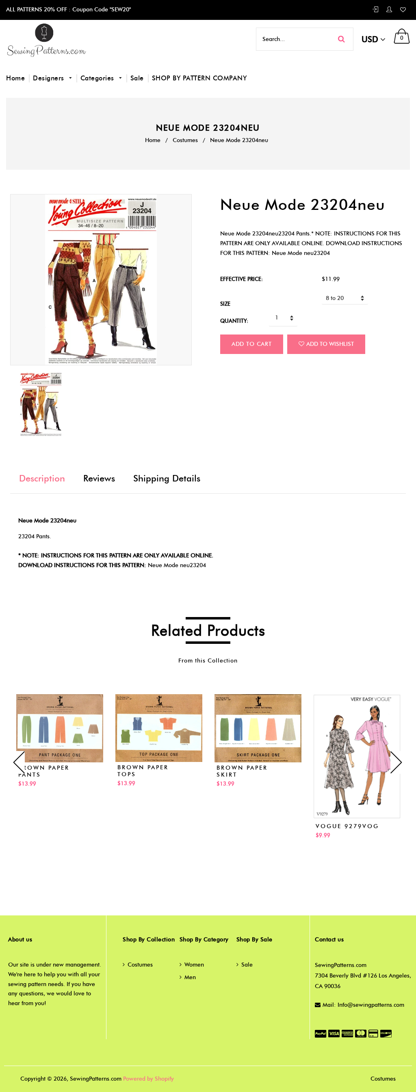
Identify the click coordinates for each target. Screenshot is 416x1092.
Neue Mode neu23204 (177, 565)
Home (15, 78)
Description (42, 478)
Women (194, 964)
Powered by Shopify (148, 1078)
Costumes (185, 140)
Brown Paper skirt (242, 771)
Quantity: (234, 320)
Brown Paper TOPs (143, 771)
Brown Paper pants (43, 771)
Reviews (99, 478)
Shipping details (166, 478)
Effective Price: (241, 279)
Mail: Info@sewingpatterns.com (363, 1004)
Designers (49, 78)
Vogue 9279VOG (347, 826)
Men (190, 977)
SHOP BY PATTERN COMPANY (199, 78)
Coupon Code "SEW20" (101, 9)
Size (225, 303)
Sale (137, 78)
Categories (98, 78)
